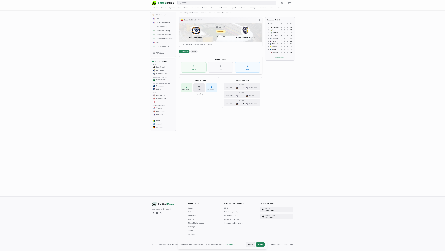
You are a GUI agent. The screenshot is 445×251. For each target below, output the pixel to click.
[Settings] (282, 2)
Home (155, 8)
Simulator (262, 8)
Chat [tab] (194, 51)
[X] (160, 213)
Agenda (172, 8)
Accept (260, 244)
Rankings (252, 8)
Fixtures (191, 212)
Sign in (289, 3)
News (212, 8)
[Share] (258, 20)
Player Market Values (238, 8)
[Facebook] (157, 213)
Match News (222, 8)
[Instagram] (153, 213)
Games (271, 8)
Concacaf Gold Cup (231, 219)
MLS (226, 208)
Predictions (195, 8)
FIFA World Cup (230, 215)
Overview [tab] (184, 51)
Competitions (183, 8)
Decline (250, 244)
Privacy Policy (229, 244)
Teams (163, 8)
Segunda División (191, 13)
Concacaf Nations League (233, 223)
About (280, 8)
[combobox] (226, 3)
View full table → (280, 57)
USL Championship (231, 212)
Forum (204, 8)
